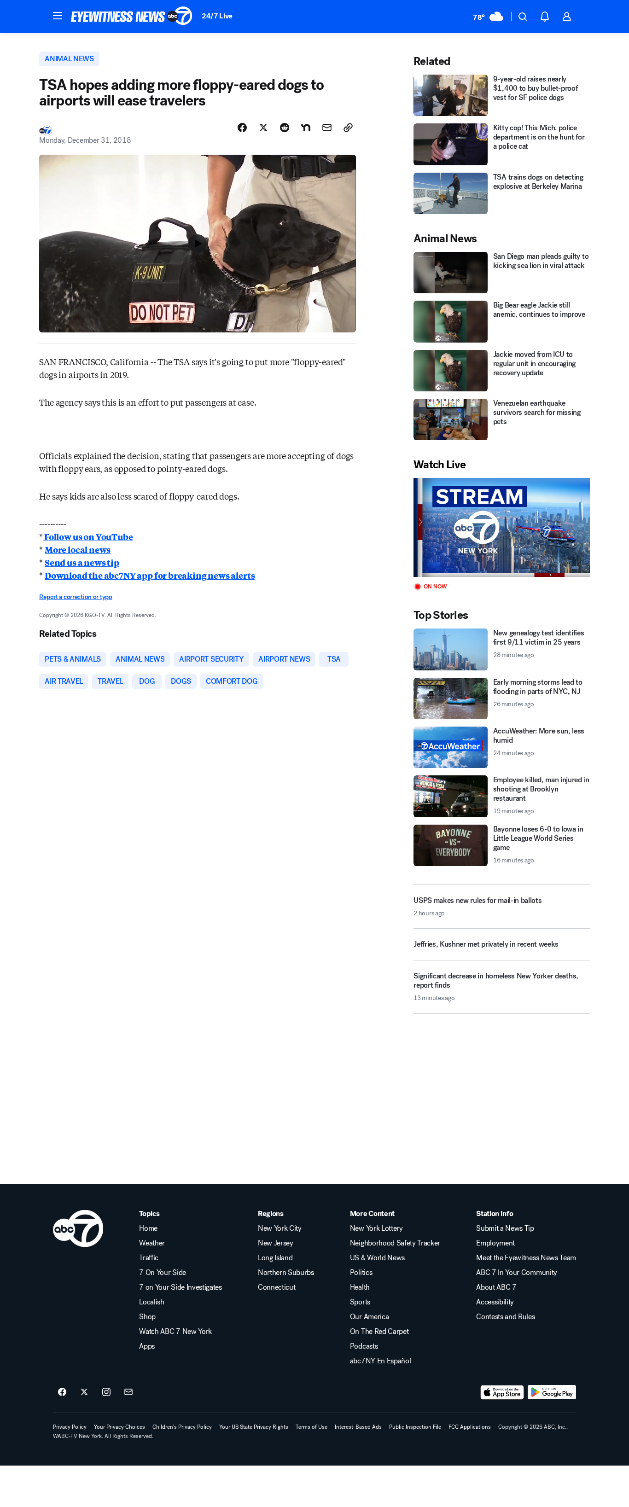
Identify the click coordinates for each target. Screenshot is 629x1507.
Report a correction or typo (75, 597)
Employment (495, 1243)
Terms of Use (311, 1427)
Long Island (275, 1258)
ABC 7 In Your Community (516, 1272)
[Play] (501, 527)
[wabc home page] (78, 1228)
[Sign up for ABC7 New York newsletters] (128, 1392)
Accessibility (495, 1302)
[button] (57, 15)
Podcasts (364, 1346)
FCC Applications (469, 1427)
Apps (147, 1346)
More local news (78, 549)
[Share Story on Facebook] (242, 127)
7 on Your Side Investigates (180, 1287)
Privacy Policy (70, 1427)
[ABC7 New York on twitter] (84, 1392)
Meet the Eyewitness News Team (526, 1258)
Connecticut (276, 1287)
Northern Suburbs (286, 1272)
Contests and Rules (505, 1317)
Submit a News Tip (505, 1228)
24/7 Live (217, 16)
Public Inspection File (415, 1427)
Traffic (148, 1258)
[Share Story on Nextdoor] (306, 127)
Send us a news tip (82, 562)
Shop (147, 1317)
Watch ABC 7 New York (175, 1331)
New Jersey (275, 1243)
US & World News (377, 1258)
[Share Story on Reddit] (284, 127)
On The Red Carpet (379, 1331)
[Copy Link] (348, 127)
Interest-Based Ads (358, 1427)
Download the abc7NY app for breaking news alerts (150, 575)
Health (360, 1287)
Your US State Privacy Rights (253, 1427)
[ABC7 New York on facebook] (62, 1392)
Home (148, 1228)
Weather (152, 1243)
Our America (369, 1317)
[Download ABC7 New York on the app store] (502, 1392)
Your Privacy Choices (119, 1427)
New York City (280, 1228)
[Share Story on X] (263, 127)
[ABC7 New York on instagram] (106, 1392)
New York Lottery (376, 1228)
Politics (361, 1272)
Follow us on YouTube (88, 536)
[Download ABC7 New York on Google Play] (552, 1392)
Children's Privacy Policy (182, 1427)
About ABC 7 (496, 1287)
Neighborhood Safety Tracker (395, 1243)
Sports (360, 1302)
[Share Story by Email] (327, 127)
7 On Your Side (162, 1272)
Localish (151, 1302)
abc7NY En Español (380, 1361)
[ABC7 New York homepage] (131, 16)
